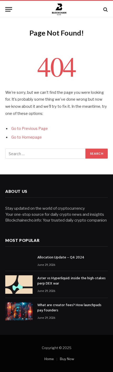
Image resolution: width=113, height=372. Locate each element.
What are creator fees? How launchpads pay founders (69, 308)
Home (49, 359)
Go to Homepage (26, 137)
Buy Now (67, 359)
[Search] (105, 9)
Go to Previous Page (29, 128)
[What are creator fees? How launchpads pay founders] (19, 311)
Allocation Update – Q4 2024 (60, 257)
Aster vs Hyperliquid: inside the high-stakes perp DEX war (71, 281)
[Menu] (8, 9)
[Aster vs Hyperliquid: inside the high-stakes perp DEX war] (19, 284)
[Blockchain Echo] (59, 9)
